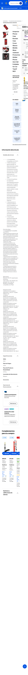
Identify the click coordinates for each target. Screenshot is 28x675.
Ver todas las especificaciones (19, 144)
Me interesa (13, 403)
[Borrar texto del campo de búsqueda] (18, 3)
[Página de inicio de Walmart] (6, 3)
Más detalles (6, 379)
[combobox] (16, 3)
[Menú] (2, 3)
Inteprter (15, 25)
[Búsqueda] (20, 3)
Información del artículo (10, 150)
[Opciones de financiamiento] (18, 385)
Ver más (15, 91)
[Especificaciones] (18, 356)
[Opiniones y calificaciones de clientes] (18, 492)
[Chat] (25, 666)
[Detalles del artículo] (18, 155)
